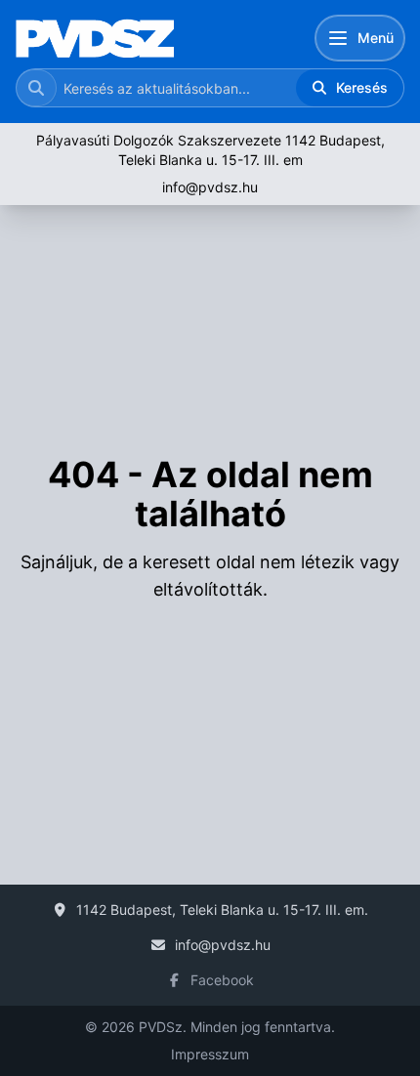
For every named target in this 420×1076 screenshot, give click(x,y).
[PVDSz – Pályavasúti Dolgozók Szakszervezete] (95, 38)
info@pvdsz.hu (210, 187)
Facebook (222, 980)
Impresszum (210, 1054)
